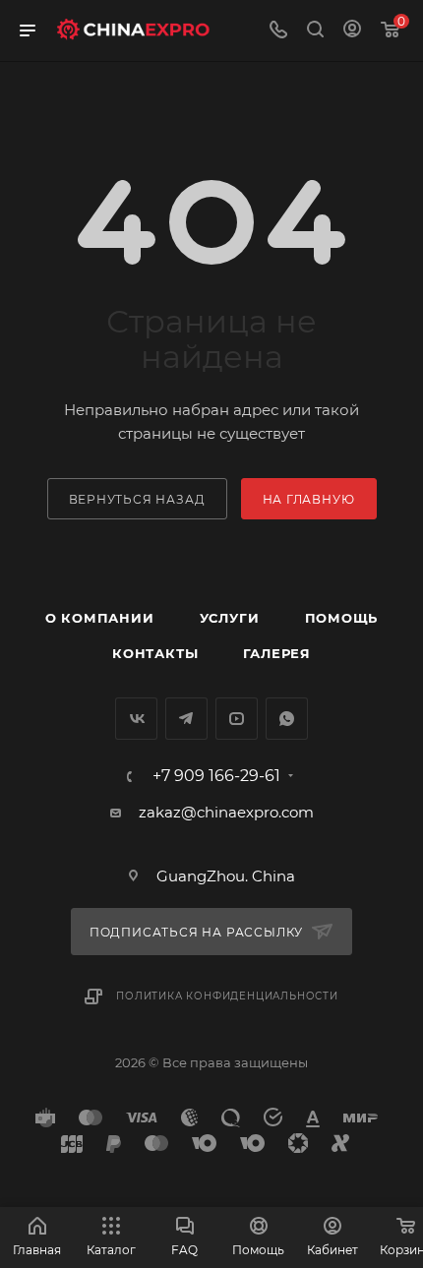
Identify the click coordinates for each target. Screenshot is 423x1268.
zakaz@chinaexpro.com (226, 812)
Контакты (155, 653)
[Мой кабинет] (352, 31)
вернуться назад (137, 499)
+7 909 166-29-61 (216, 776)
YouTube (236, 718)
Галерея (277, 653)
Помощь (342, 618)
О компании (99, 618)
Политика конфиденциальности (227, 996)
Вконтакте (136, 718)
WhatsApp (287, 718)
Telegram (186, 718)
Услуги (230, 618)
